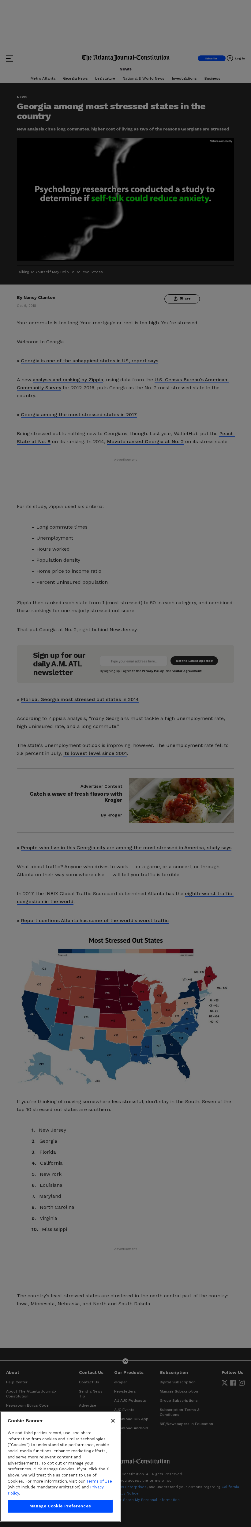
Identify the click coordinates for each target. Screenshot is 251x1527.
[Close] (113, 1420)
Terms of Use (99, 1481)
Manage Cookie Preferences (60, 1506)
